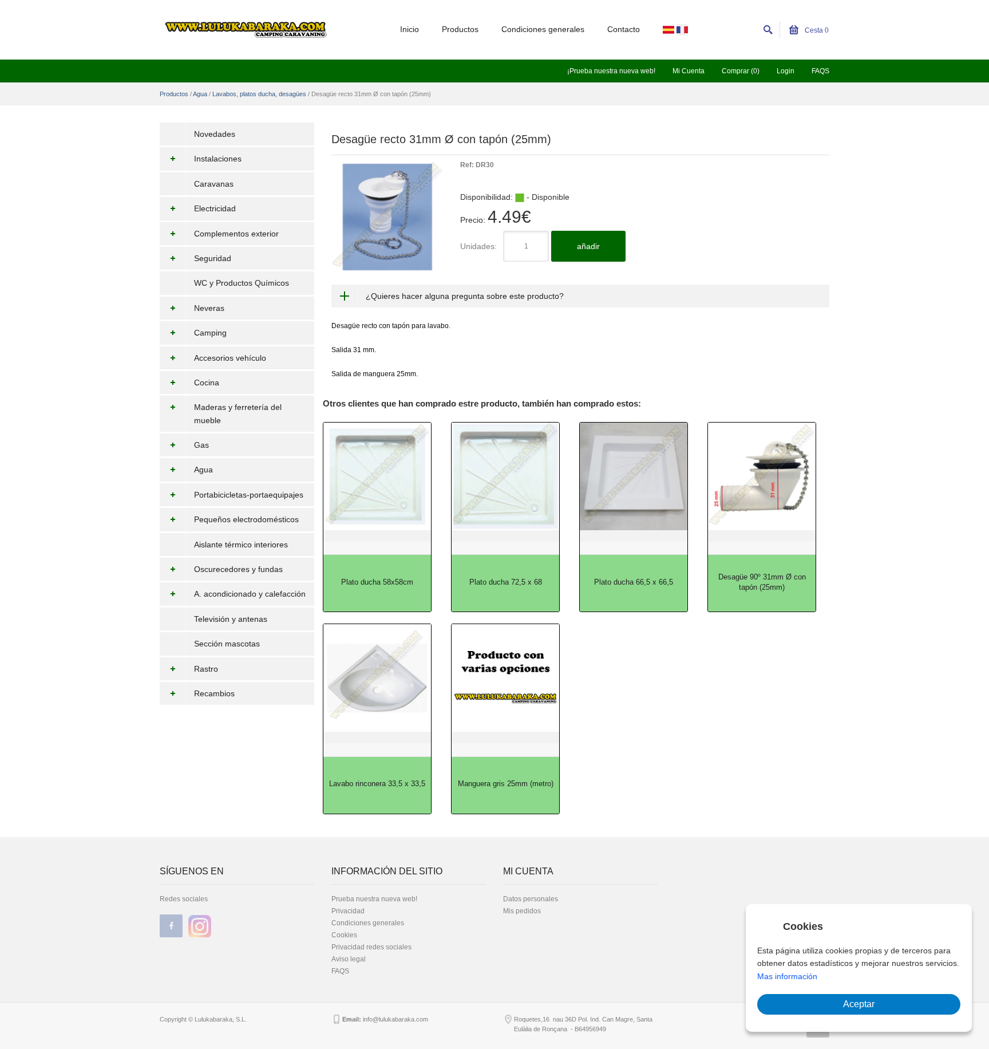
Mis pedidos (522, 911)
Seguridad (212, 258)
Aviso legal (348, 959)
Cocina (206, 382)
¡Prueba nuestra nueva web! (611, 71)
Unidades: (478, 246)
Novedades (214, 134)
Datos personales (530, 899)
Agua (200, 93)
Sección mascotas (227, 643)
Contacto (623, 29)
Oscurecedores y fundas (238, 569)
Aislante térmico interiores (241, 544)
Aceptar (859, 1004)
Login (785, 71)
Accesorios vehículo (230, 357)
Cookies (344, 935)
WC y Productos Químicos (241, 282)
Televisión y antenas (230, 619)
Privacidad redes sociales (371, 947)
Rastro (206, 668)
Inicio (409, 29)
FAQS (820, 71)
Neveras (209, 308)
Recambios (214, 693)
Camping (210, 332)
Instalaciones (218, 158)
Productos (460, 29)
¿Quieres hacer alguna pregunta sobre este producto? (465, 296)
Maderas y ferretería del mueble (238, 413)
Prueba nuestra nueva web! (374, 899)
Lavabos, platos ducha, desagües (259, 93)
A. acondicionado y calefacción (250, 593)
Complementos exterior (236, 233)
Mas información (787, 976)
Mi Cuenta (688, 71)
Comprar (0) (740, 71)
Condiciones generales (542, 29)
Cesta (816, 30)
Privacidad (348, 911)
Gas (201, 444)
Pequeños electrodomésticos (246, 519)
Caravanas (214, 183)
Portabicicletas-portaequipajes (248, 494)
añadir (588, 246)
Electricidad (215, 208)
